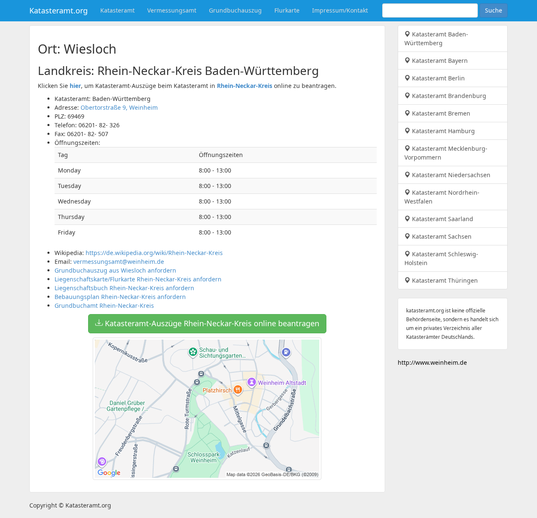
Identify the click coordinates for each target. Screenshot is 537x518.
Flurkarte (287, 10)
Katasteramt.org (58, 10)
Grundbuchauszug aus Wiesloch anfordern (115, 270)
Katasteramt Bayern (439, 60)
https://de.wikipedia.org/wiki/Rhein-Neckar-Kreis (154, 253)
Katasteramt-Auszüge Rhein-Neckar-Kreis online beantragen (211, 323)
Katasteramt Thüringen (444, 280)
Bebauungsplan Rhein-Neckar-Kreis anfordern (120, 297)
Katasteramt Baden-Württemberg (436, 38)
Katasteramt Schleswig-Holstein (441, 258)
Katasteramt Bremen (440, 113)
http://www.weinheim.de (432, 362)
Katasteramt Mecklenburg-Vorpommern (445, 152)
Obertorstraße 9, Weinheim (119, 107)
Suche (493, 10)
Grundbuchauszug (235, 10)
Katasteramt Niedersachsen (450, 175)
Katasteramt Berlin (437, 78)
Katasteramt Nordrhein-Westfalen (442, 196)
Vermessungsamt (171, 10)
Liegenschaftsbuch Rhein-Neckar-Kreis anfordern (124, 288)
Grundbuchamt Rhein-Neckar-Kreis (104, 305)
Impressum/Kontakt (340, 10)
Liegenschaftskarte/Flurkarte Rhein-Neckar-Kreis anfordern (138, 279)
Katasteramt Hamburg (442, 131)
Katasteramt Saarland (441, 219)
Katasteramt (117, 10)
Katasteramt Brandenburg (448, 96)
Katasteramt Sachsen (441, 236)
